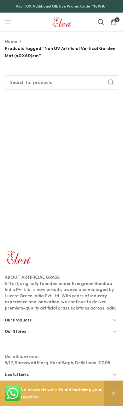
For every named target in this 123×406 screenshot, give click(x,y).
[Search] (101, 22)
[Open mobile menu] (8, 22)
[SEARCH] (111, 82)
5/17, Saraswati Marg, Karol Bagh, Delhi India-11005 (57, 359)
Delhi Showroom (21, 356)
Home (11, 41)
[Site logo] (62, 21)
